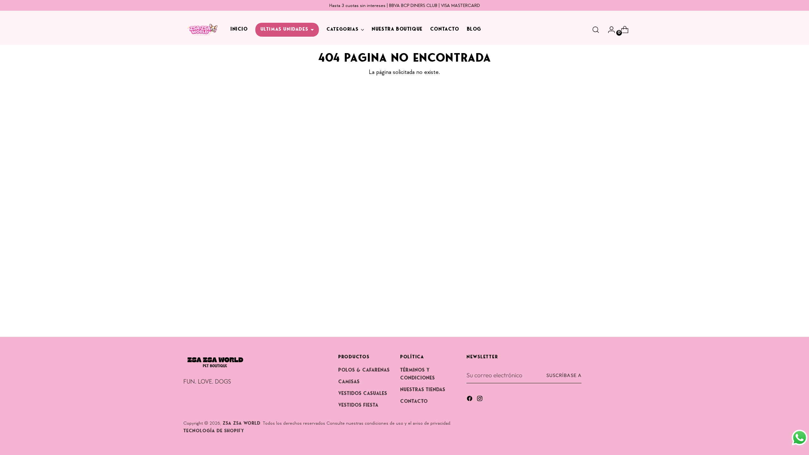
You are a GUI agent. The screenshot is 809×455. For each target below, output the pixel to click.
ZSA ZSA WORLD (241, 423)
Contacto (414, 401)
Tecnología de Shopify (213, 431)
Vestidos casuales (362, 393)
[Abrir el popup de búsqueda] (595, 29)
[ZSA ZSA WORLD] (202, 29)
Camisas (349, 382)
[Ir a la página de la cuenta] (609, 29)
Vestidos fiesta (358, 405)
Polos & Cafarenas (364, 370)
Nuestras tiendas (422, 389)
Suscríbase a (563, 375)
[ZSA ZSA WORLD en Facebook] (470, 399)
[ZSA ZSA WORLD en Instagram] (480, 399)
